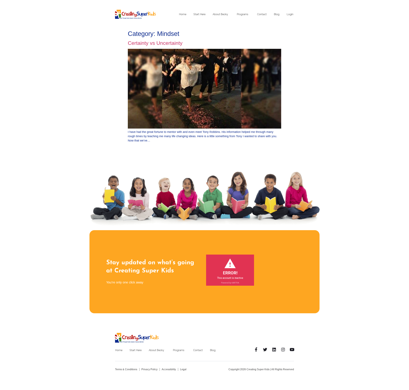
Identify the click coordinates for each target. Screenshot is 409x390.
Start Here (199, 14)
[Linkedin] (274, 349)
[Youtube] (292, 349)
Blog (276, 14)
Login (290, 14)
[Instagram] (283, 349)
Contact (262, 14)
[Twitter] (265, 349)
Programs (242, 14)
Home (182, 14)
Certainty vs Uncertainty (155, 43)
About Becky (220, 14)
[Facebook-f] (256, 349)
